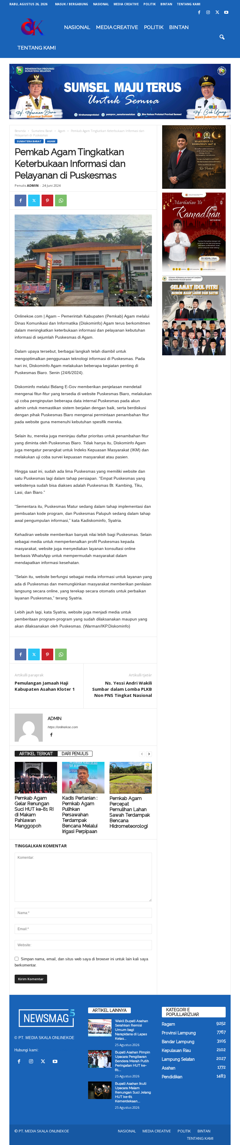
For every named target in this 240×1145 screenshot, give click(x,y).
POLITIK (149, 4)
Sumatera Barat (41, 131)
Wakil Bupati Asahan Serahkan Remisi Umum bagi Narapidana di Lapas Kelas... (131, 1030)
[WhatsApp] (61, 200)
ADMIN (33, 185)
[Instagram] (208, 12)
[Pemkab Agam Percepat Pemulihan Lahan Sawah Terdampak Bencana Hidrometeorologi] (130, 778)
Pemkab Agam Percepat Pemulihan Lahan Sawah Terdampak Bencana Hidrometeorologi (129, 812)
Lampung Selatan (178, 1059)
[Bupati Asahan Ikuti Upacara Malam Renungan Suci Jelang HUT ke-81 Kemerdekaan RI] (100, 1090)
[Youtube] (226, 12)
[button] (221, 37)
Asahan (168, 1068)
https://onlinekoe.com (63, 727)
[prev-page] (142, 754)
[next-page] (149, 754)
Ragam (168, 1024)
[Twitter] (217, 12)
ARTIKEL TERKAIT (36, 753)
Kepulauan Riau (176, 1050)
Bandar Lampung (178, 1041)
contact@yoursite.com (59, 1050)
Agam (61, 131)
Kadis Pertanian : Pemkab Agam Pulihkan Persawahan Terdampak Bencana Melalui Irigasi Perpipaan (79, 814)
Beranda (20, 131)
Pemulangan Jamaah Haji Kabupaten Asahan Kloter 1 (45, 686)
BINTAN (166, 4)
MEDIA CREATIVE (126, 4)
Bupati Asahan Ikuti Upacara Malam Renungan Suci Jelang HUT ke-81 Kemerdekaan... (133, 1092)
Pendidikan (172, 1076)
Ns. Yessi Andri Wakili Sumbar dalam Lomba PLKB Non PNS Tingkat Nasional (122, 689)
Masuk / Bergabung (71, 4)
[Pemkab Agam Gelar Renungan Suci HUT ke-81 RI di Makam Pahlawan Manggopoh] (36, 777)
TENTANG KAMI (188, 4)
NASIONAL (101, 4)
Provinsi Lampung (179, 1033)
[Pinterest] (47, 200)
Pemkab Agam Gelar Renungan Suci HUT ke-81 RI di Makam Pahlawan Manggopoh (34, 812)
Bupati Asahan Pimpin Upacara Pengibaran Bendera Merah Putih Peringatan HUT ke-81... (132, 1061)
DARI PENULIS (75, 753)
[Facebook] (199, 12)
